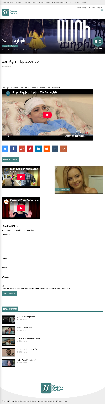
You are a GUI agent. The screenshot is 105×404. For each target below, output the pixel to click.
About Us (44, 401)
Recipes (69, 2)
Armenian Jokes (7, 2)
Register (100, 7)
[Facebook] (13, 149)
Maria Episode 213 (24, 327)
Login (93, 7)
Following (82, 7)
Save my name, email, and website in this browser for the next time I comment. (36, 288)
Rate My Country (58, 2)
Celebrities (19, 2)
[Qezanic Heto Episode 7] (8, 323)
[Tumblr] (55, 149)
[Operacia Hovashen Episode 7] (8, 345)
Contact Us (52, 401)
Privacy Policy (62, 401)
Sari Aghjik (6, 46)
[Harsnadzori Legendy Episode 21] (8, 356)
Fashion (27, 2)
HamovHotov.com (21, 401)
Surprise (76, 2)
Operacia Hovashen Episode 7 (29, 338)
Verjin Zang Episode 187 (26, 360)
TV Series (14, 46)
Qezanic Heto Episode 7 (26, 316)
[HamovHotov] (10, 15)
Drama (10, 50)
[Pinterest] (30, 149)
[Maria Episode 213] (8, 334)
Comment (6, 235)
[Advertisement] (52, 78)
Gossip (34, 2)
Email (4, 268)
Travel (83, 2)
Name (4, 258)
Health (41, 2)
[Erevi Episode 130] (79, 193)
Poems (47, 2)
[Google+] (22, 149)
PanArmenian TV (29, 50)
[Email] (63, 149)
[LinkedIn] (38, 149)
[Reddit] (47, 149)
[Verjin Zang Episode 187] (8, 367)
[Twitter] (5, 149)
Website (5, 277)
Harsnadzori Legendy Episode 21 (30, 349)
